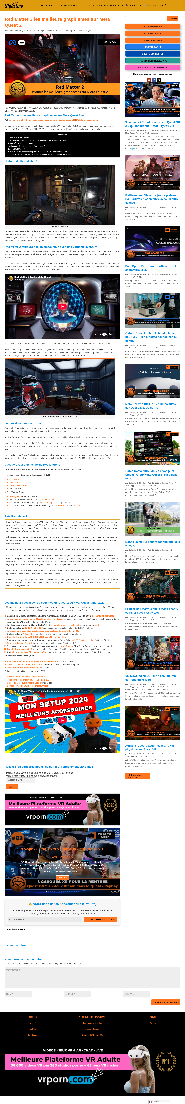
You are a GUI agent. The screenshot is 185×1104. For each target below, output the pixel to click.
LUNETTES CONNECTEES (70, 5)
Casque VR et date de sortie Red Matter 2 (26, 146)
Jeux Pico (156, 620)
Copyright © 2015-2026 (92, 1035)
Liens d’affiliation (92, 1029)
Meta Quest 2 (15, 496)
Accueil (153, 1017)
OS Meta (141, 415)
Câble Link (12, 637)
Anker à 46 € (28, 634)
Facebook (32, 1017)
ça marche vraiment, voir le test (65, 625)
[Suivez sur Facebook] (154, 80)
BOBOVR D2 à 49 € (33, 628)
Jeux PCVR (157, 687)
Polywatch (20, 643)
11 (67, 891)
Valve (142, 133)
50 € (97, 625)
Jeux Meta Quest (85, 31)
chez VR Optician (65, 646)
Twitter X (32, 1023)
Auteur (153, 1023)
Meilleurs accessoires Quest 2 (43, 120)
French (155, 1102)
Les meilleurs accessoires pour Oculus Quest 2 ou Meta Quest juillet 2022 (39, 152)
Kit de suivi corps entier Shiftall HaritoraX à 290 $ (29, 680)
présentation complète (103, 616)
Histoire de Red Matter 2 (19, 137)
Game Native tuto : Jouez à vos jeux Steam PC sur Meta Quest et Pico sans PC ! (151, 474)
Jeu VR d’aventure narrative (20, 143)
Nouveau (24, 664)
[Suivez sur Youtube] (149, 80)
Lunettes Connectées (157, 348)
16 (78, 891)
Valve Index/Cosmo (18, 485)
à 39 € (19, 649)
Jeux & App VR (70, 31)
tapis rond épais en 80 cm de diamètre (28, 652)
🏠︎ (42, 5)
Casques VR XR (131, 210)
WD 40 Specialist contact (83, 640)
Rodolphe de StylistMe (18, 31)
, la (24, 683)
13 (71, 891)
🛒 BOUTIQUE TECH (153, 5)
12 (69, 891)
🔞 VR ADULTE (132, 5)
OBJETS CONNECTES (98, 5)
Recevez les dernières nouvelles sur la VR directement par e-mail (42, 155)
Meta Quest (130, 133)
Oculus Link (49, 499)
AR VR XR (57, 31)
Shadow (76, 505)
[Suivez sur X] (159, 80)
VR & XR (49, 5)
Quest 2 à (20, 120)
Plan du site (32, 1035)
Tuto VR (156, 486)
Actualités (47, 31)
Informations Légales (92, 1023)
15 (76, 891)
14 (74, 891)
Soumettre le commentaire (166, 1002)
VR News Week (151, 133)
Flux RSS (32, 1029)
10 (65, 891)
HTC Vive (13, 482)
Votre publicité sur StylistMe (92, 1017)
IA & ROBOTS (116, 5)
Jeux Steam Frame (146, 689)
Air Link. (71, 502)
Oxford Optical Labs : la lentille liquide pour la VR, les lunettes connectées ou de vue (151, 337)
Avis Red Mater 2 (16, 149)
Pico (137, 133)
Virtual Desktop (46, 502)
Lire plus (62, 878)
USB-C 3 (42, 637)
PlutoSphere (63, 505)
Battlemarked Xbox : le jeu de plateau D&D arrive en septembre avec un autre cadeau (152, 199)
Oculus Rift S (15, 479)
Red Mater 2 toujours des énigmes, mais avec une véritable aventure (37, 140)
